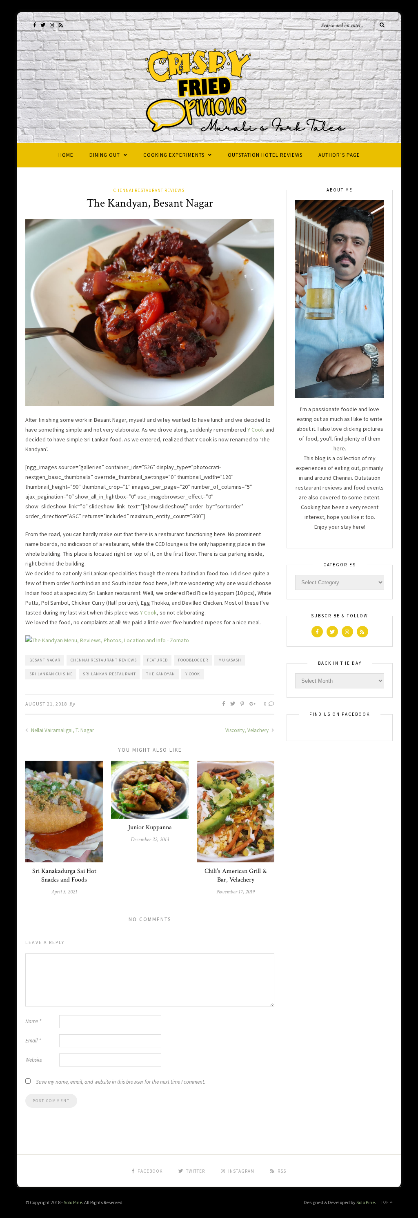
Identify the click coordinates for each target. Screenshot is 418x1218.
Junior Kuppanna (150, 827)
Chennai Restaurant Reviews (149, 190)
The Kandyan (160, 674)
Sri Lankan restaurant (109, 674)
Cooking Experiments (174, 154)
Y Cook (255, 429)
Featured (157, 660)
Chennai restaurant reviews (104, 660)
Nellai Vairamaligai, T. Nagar (62, 730)
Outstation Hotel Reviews (265, 154)
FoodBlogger (193, 660)
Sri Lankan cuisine (51, 674)
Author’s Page (339, 154)
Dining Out (104, 154)
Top (385, 1202)
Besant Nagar (44, 660)
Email (33, 1040)
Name (33, 1021)
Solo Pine (73, 1202)
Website (33, 1059)
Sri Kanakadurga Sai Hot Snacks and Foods (64, 875)
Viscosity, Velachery (247, 730)
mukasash (229, 660)
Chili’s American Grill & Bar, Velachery (236, 875)
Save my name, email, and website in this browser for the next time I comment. (120, 1081)
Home (65, 154)
